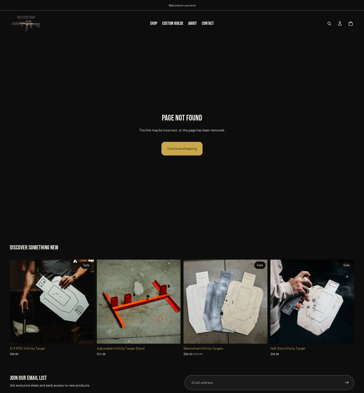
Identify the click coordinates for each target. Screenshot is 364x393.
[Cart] (350, 23)
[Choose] (86, 336)
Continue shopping (182, 148)
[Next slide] (86, 301)
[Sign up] (346, 382)
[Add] (172, 336)
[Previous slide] (17, 301)
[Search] (329, 23)
